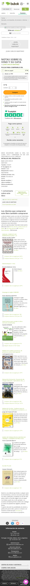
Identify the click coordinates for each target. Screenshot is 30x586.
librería (11, 226)
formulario (18, 510)
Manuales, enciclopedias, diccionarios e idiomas (14, 20)
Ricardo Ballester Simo (9, 267)
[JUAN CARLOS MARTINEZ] (15, 44)
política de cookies (20, 577)
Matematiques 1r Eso (8, 263)
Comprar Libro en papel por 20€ (13, 285)
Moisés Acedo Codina (8, 237)
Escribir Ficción (6, 466)
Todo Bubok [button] (5, 9)
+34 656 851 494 (15, 539)
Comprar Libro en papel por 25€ (13, 430)
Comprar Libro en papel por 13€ (12, 488)
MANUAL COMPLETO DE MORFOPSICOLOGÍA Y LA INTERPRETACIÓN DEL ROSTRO (11, 235)
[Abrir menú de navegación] (28, 3)
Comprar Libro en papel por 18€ (12, 314)
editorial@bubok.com (16, 548)
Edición (12, 13)
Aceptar (4, 583)
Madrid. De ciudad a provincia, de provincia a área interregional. (12, 351)
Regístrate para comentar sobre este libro (22, 193)
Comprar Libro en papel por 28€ (12, 401)
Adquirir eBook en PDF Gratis (12, 345)
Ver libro (16, 250)
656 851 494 (15, 535)
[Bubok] (12, 3)
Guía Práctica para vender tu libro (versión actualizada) (12, 322)
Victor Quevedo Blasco (9, 440)
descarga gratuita (11, 228)
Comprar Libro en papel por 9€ (13, 459)
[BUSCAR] (25, 9)
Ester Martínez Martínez (9, 295)
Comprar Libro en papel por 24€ (13, 373)
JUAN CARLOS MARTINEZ (15, 51)
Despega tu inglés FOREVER (10, 292)
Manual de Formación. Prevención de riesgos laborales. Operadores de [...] (13, 379)
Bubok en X (7, 523)
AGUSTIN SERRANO (8, 382)
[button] (22, 3)
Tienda (3, 18)
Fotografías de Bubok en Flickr (22, 523)
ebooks (16, 226)
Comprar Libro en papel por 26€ (13, 256)
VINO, (12, 37)
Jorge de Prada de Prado (9, 412)
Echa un (14, 30)
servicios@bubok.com (16, 553)
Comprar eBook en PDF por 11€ (13, 258)
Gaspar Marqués (7, 469)
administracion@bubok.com (16, 544)
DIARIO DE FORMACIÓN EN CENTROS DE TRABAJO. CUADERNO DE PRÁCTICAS (14, 437)
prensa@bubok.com (16, 557)
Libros (3, 13)
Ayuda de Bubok (7, 325)
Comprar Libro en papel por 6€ (13, 343)
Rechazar (13, 583)
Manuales (3, 24)
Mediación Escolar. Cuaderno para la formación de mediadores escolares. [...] (14, 409)
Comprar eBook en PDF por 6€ (13, 316)
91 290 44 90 (15, 533)
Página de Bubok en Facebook (12, 523)
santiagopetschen (7, 354)
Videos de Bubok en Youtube (17, 523)
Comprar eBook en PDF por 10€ (13, 403)
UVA (15, 37)
